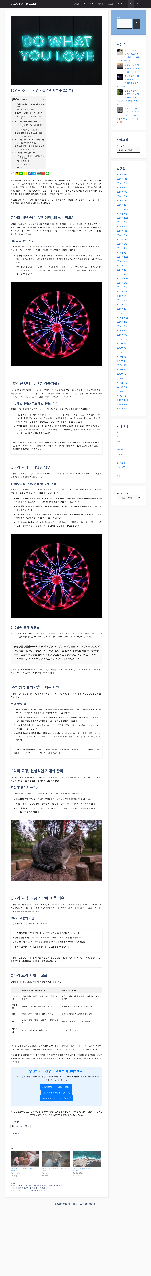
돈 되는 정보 (122, 462)
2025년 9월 (122, 222)
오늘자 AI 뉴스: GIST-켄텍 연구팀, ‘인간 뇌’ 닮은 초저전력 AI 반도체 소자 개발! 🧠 (128, 115)
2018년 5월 (122, 365)
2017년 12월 (122, 378)
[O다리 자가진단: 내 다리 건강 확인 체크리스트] (25, 1159)
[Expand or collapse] (43, 99)
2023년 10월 (122, 278)
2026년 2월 (122, 200)
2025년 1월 (122, 252)
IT (84, 4)
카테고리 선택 (123, 493)
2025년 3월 (122, 244)
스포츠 (110, 4)
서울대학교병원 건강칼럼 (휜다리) (56, 1098)
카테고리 (120, 146)
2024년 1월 (122, 270)
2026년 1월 (122, 205)
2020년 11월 (122, 322)
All (118, 436)
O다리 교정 (27, 1185)
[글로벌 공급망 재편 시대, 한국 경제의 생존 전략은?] (120, 66)
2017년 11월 (122, 382)
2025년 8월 (122, 226)
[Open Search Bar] (137, 4)
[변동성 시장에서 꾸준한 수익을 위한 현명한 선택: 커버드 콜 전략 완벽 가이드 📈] (120, 92)
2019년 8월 (122, 343)
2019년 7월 (122, 348)
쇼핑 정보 (121, 467)
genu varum (17, 1185)
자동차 (119, 475)
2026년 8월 (122, 174)
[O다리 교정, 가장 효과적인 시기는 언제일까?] (87, 1159)
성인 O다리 (48, 1185)
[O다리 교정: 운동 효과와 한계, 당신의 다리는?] (56, 1159)
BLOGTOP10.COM (23, 3)
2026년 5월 (122, 187)
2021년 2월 (122, 313)
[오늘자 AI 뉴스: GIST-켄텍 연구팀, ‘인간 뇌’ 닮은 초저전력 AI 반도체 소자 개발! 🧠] (120, 110)
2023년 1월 (122, 309)
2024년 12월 (122, 257)
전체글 (76, 4)
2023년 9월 (122, 283)
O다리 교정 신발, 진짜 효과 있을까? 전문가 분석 (31, 1188)
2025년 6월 (122, 235)
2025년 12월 (122, 209)
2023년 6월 (122, 296)
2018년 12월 (122, 352)
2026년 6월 (122, 183)
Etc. (118, 441)
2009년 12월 (122, 400)
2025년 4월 (122, 239)
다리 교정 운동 (37, 1185)
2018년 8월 (122, 356)
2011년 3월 (121, 395)
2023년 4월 (122, 300)
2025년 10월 (122, 218)
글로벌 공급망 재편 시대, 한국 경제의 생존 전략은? (132, 68)
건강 (119, 458)
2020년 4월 (122, 335)
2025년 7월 (122, 231)
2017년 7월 (121, 391)
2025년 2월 (122, 248)
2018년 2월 (122, 369)
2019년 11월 (122, 339)
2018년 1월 (121, 374)
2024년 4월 (122, 261)
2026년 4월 (122, 192)
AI (131, 4)
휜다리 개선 (57, 1185)
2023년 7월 (122, 291)
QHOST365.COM (89, 1204)
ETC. (120, 4)
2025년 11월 (122, 213)
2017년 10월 (122, 387)
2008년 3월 (122, 408)
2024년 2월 (122, 265)
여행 (91, 4)
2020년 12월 (122, 317)
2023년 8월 (122, 287)
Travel (119, 454)
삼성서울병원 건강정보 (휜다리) (56, 1092)
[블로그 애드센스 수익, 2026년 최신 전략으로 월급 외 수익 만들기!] (120, 52)
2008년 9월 (122, 404)
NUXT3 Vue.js (123, 449)
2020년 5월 (122, 330)
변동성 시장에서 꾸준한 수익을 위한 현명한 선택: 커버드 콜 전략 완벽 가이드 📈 (128, 97)
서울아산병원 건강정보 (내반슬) (55, 1087)
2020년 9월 (122, 326)
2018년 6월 (122, 361)
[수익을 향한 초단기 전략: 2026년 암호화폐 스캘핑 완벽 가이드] (120, 77)
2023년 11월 (122, 274)
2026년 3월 (122, 196)
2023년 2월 (122, 304)
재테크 (100, 4)
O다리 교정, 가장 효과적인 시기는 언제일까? (29, 1190)
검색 (119, 17)
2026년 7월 (122, 179)
